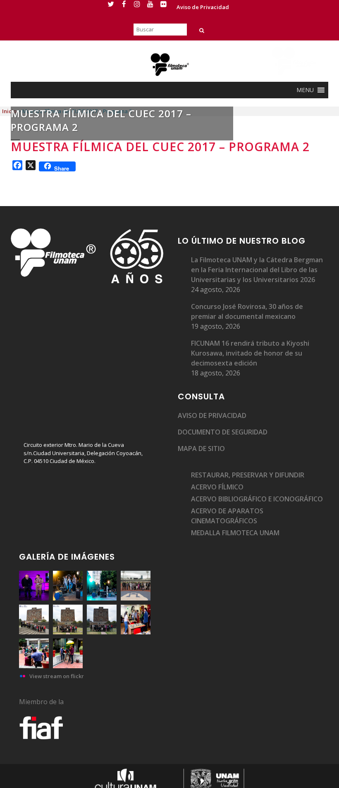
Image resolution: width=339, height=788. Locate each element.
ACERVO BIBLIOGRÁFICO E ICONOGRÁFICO (257, 498)
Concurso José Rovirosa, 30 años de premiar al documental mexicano (247, 311)
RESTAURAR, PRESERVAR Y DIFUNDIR (247, 474)
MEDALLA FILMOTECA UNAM (235, 532)
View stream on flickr (56, 676)
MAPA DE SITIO (201, 448)
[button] (305, 90)
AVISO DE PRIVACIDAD (212, 415)
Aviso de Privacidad (203, 7)
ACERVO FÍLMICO (217, 486)
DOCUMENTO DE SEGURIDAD (222, 432)
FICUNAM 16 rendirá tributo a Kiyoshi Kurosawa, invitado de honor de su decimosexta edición (250, 353)
